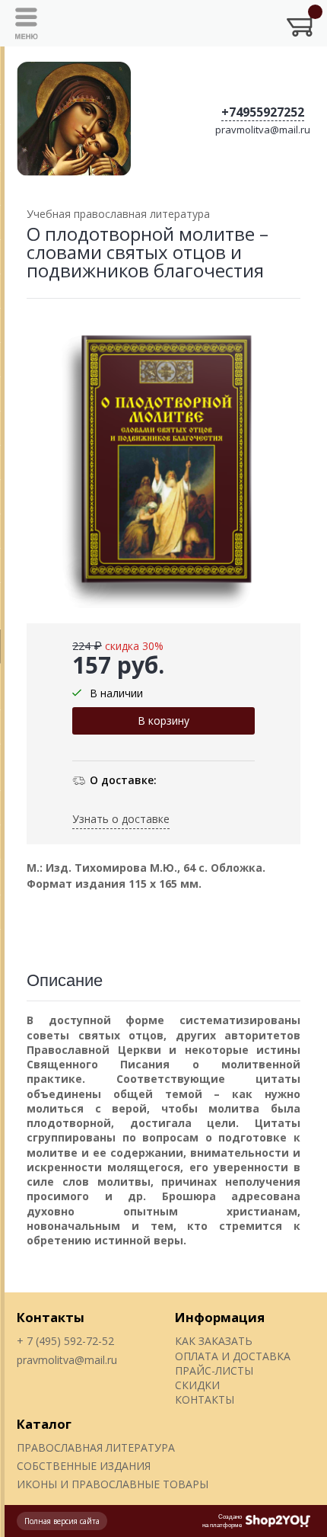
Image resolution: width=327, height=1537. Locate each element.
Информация (220, 1317)
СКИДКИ (197, 1385)
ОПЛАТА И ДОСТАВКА (232, 1356)
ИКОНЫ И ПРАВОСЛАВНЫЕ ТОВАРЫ (112, 1484)
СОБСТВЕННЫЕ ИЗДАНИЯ (84, 1466)
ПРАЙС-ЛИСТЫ (214, 1370)
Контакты (50, 1317)
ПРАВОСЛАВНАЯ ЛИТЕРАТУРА (96, 1447)
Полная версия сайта (62, 1521)
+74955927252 (262, 112)
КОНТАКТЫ (204, 1399)
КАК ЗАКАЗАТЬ (213, 1341)
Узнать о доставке (121, 819)
